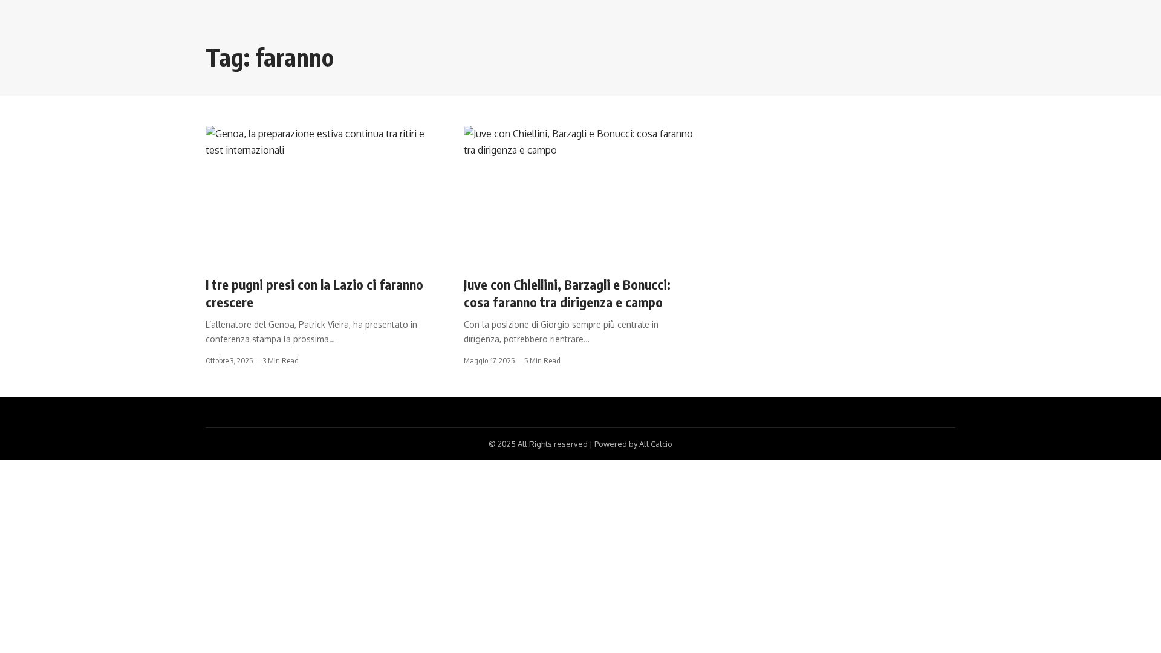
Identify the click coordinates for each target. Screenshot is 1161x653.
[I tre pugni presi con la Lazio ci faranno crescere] (323, 196)
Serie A (226, 262)
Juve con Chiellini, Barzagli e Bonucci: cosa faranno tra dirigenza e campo (567, 293)
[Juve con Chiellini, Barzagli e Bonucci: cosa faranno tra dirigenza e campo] (581, 196)
